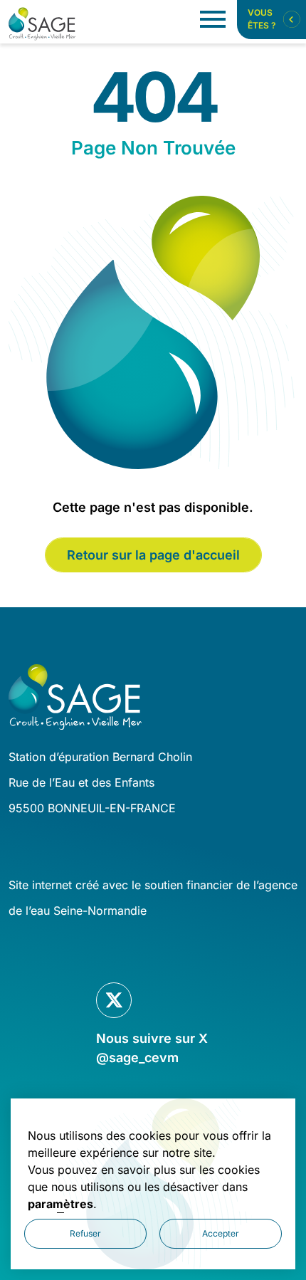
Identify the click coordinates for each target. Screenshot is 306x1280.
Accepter (220, 1233)
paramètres (60, 1204)
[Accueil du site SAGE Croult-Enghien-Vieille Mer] (42, 24)
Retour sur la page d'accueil (153, 554)
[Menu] (213, 19)
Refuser (85, 1233)
